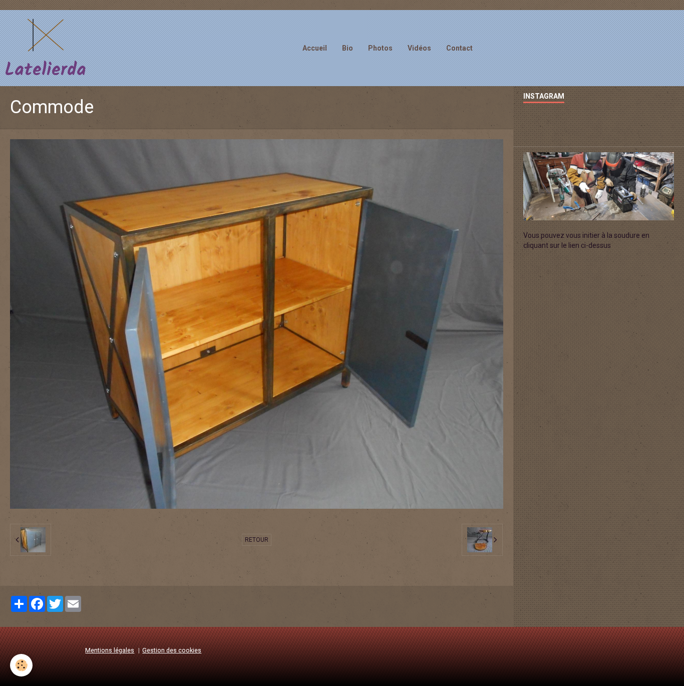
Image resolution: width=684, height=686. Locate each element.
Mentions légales (109, 650)
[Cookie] (21, 665)
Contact (459, 48)
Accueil (314, 48)
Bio (347, 48)
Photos (380, 48)
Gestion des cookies (171, 650)
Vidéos (419, 48)
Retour (256, 539)
